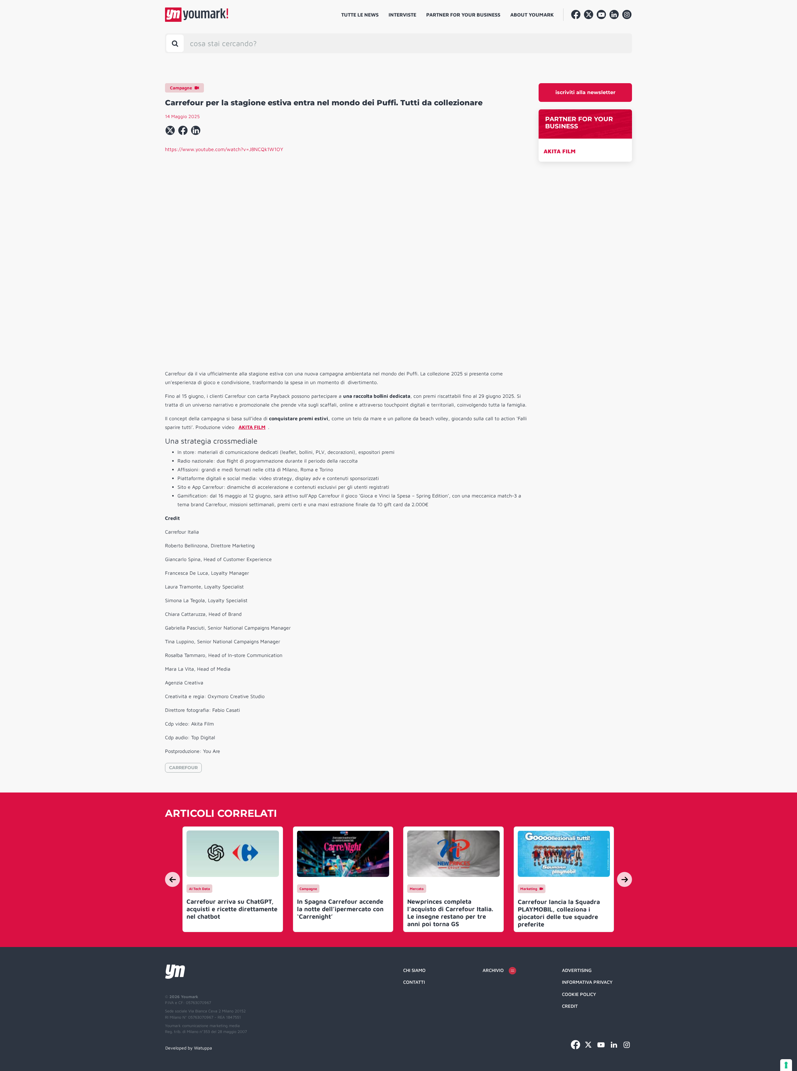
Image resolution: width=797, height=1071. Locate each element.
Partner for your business (463, 14)
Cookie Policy (579, 994)
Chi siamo (414, 970)
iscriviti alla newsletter (585, 92)
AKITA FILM (560, 151)
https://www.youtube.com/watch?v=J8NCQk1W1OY (224, 149)
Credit (570, 1006)
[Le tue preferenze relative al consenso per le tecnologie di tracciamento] (786, 1065)
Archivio (493, 970)
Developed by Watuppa (188, 1047)
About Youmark (532, 14)
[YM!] (196, 14)
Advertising (577, 970)
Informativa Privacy (587, 982)
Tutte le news (360, 14)
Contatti (414, 982)
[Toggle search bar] (175, 43)
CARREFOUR (183, 767)
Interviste (402, 14)
